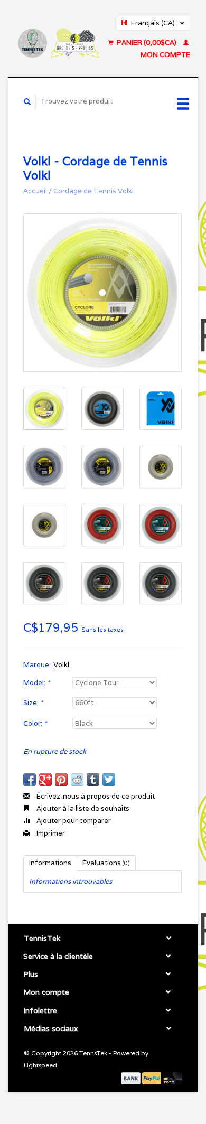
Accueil (35, 190)
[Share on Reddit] (77, 779)
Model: (36, 682)
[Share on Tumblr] (93, 779)
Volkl (61, 664)
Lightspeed (40, 1065)
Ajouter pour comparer (73, 820)
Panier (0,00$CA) (146, 42)
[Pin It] (61, 779)
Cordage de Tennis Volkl (93, 190)
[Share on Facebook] (29, 779)
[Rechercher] (27, 101)
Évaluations (106, 862)
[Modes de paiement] (131, 1077)
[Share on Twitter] (108, 779)
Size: (33, 702)
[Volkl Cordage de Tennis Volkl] (102, 292)
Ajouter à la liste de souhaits (82, 808)
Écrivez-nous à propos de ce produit (95, 796)
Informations (50, 862)
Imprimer (50, 833)
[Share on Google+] (45, 779)
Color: (34, 723)
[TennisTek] (58, 38)
